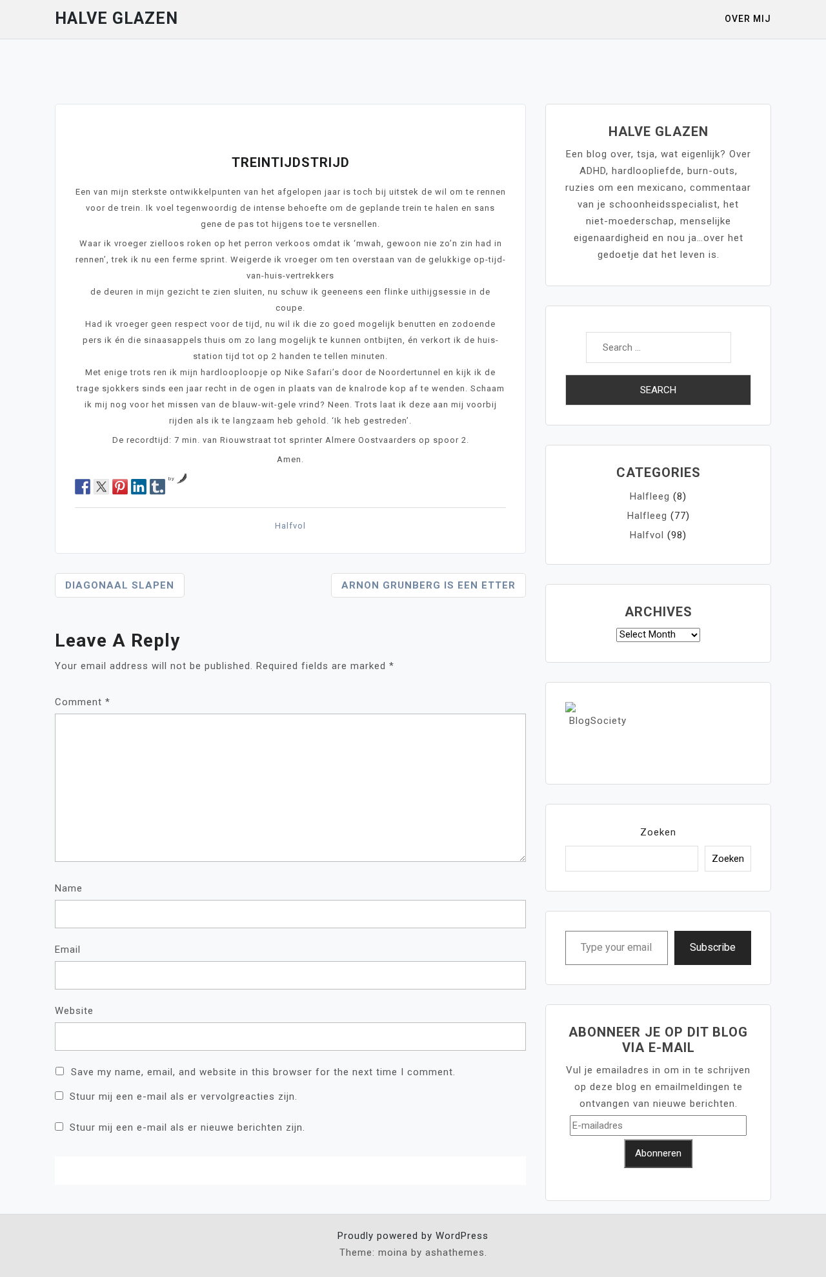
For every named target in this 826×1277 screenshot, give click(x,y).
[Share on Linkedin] (138, 486)
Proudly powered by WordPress (413, 1236)
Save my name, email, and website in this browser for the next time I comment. (263, 1072)
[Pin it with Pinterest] (120, 486)
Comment (82, 702)
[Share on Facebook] (82, 486)
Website (74, 1011)
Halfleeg (650, 496)
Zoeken (658, 832)
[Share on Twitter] (101, 486)
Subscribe (713, 947)
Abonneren (658, 1153)
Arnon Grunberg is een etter (428, 585)
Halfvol (290, 526)
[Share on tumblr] (157, 486)
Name (69, 888)
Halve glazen (116, 18)
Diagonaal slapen (119, 585)
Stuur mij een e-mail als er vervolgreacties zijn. (183, 1096)
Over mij (748, 19)
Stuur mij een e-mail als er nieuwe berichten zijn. (187, 1127)
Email (68, 949)
